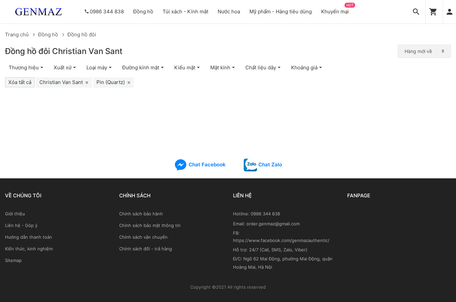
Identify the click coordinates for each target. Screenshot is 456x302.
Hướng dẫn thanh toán (28, 237)
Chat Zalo (269, 164)
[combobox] (424, 51)
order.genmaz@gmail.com (273, 223)
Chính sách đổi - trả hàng (145, 248)
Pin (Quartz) (113, 82)
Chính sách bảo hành (141, 213)
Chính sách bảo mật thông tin (150, 225)
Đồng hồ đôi (81, 34)
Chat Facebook (206, 164)
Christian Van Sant (63, 82)
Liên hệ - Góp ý (21, 225)
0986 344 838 (107, 11)
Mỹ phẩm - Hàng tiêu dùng (280, 11)
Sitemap (13, 260)
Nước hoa (229, 11)
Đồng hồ (143, 11)
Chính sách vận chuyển (143, 237)
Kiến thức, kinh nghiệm (29, 248)
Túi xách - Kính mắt (185, 11)
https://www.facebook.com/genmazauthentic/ (281, 240)
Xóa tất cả (19, 82)
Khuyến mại (335, 11)
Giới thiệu (15, 213)
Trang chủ (17, 34)
